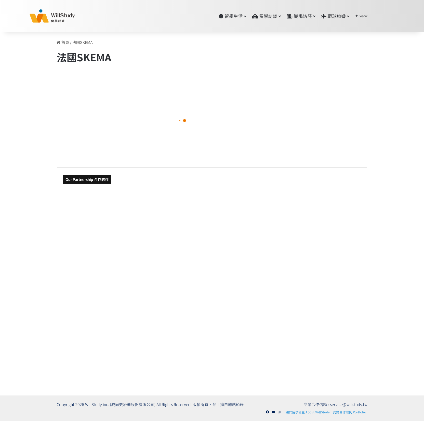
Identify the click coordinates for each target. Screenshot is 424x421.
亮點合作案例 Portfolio (349, 412)
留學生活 (233, 16)
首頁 (64, 42)
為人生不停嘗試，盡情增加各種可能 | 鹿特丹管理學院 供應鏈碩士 (116, 133)
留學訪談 (268, 16)
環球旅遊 (336, 16)
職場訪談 (302, 16)
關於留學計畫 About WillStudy (308, 412)
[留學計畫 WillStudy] (40, 16)
